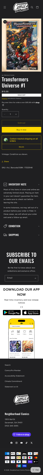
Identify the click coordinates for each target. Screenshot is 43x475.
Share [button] (6, 162)
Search (8, 365)
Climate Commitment (13, 381)
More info (21, 146)
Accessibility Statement (14, 376)
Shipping (4, 98)
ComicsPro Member (13, 370)
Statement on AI (11, 387)
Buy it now (21, 130)
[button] (4, 7)
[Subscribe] (35, 278)
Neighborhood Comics (17, 470)
